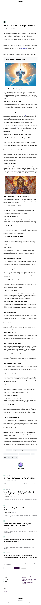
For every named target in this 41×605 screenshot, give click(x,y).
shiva (5, 457)
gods (5, 453)
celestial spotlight (23, 115)
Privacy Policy (23, 602)
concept (14, 450)
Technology (7, 583)
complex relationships (27, 283)
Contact (35, 602)
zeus (16, 457)
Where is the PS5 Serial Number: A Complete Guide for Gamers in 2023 (19, 541)
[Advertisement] (20, 10)
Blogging (6, 574)
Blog (8, 602)
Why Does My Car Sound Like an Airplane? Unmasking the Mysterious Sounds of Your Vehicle (20, 556)
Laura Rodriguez (7, 480)
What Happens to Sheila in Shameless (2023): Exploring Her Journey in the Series (19, 493)
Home (5, 602)
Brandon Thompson (8, 512)
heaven (9, 453)
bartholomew (9, 450)
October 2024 (6, 591)
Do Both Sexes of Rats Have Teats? (28, 573)
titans (9, 457)
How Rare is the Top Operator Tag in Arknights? (19, 478)
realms (32, 453)
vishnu (13, 457)
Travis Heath (6, 544)
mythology (27, 453)
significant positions (23, 48)
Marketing (7, 581)
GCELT (20, 1)
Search (16, 568)
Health (6, 577)
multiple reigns (22, 453)
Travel (32, 602)
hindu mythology (15, 453)
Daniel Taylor (7, 28)
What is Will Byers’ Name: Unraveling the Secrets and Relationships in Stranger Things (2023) (29, 576)
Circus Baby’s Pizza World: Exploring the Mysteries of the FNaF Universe (17, 525)
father (26, 450)
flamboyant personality (17, 127)
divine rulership (20, 450)
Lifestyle (6, 579)
